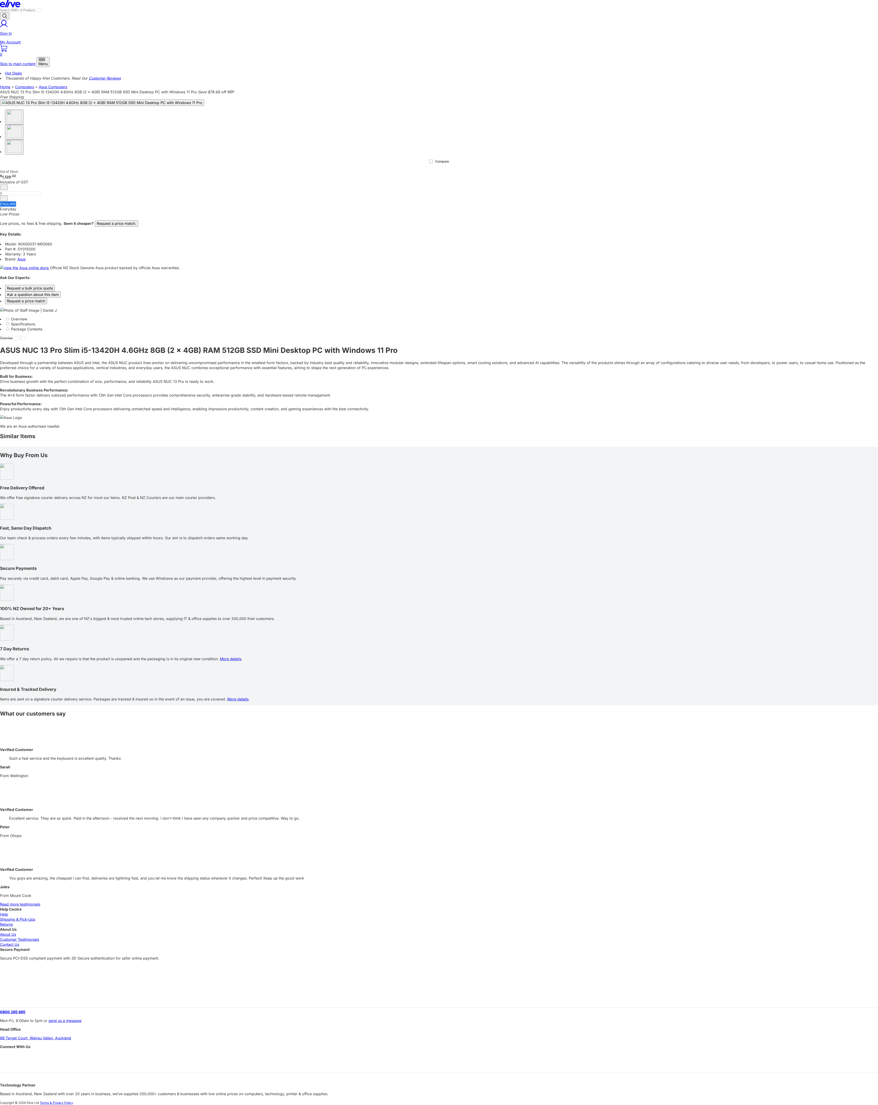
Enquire (8, 204)
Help (4, 914)
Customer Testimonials (19, 939)
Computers (24, 87)
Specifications (22, 324)
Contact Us (9, 944)
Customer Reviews (105, 78)
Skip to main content (17, 64)
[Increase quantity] (4, 198)
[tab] (439, 319)
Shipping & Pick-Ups (17, 919)
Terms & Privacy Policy (56, 1103)
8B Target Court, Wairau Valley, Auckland (35, 1038)
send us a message (64, 1020)
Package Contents (26, 329)
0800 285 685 (12, 1012)
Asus (21, 259)
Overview (18, 319)
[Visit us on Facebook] (439, 1057)
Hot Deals (13, 73)
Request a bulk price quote (30, 288)
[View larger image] (102, 102)
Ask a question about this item (33, 294)
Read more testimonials (20, 904)
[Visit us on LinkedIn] (439, 1065)
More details (230, 659)
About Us (8, 934)
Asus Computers (53, 87)
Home (5, 87)
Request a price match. (116, 223)
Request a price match (26, 301)
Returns (6, 924)
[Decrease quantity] (4, 187)
